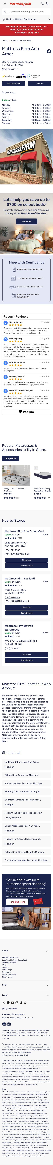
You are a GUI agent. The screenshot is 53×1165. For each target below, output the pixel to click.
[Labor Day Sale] (26, 253)
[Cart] (48, 3)
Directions (26, 560)
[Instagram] (16, 1002)
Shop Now (10, 458)
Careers (5, 967)
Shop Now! (33, 32)
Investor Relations (9, 974)
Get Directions (13, 83)
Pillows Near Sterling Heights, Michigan (25, 852)
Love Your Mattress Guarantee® (14, 960)
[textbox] (30, 11)
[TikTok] (25, 1002)
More (4, 1089)
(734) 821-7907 (12, 550)
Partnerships (7, 970)
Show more (7, 977)
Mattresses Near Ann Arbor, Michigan (24, 783)
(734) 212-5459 (12, 597)
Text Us (39, 83)
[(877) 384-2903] (42, 3)
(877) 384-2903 (9, 1008)
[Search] (5, 11)
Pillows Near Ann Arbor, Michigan (21, 775)
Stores (4, 41)
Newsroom (6, 972)
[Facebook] (8, 1002)
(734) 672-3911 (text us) (17, 601)
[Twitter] (3, 1002)
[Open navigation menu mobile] (5, 3)
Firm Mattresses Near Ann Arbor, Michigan (26, 860)
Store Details (26, 566)
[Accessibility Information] (6, 1024)
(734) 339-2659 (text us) (17, 554)
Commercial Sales (9, 962)
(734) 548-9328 (10, 69)
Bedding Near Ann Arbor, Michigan (22, 791)
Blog (4, 965)
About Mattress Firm (10, 958)
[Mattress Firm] (21, 4)
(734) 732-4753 (13, 648)
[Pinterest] (21, 1002)
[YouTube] (12, 1002)
